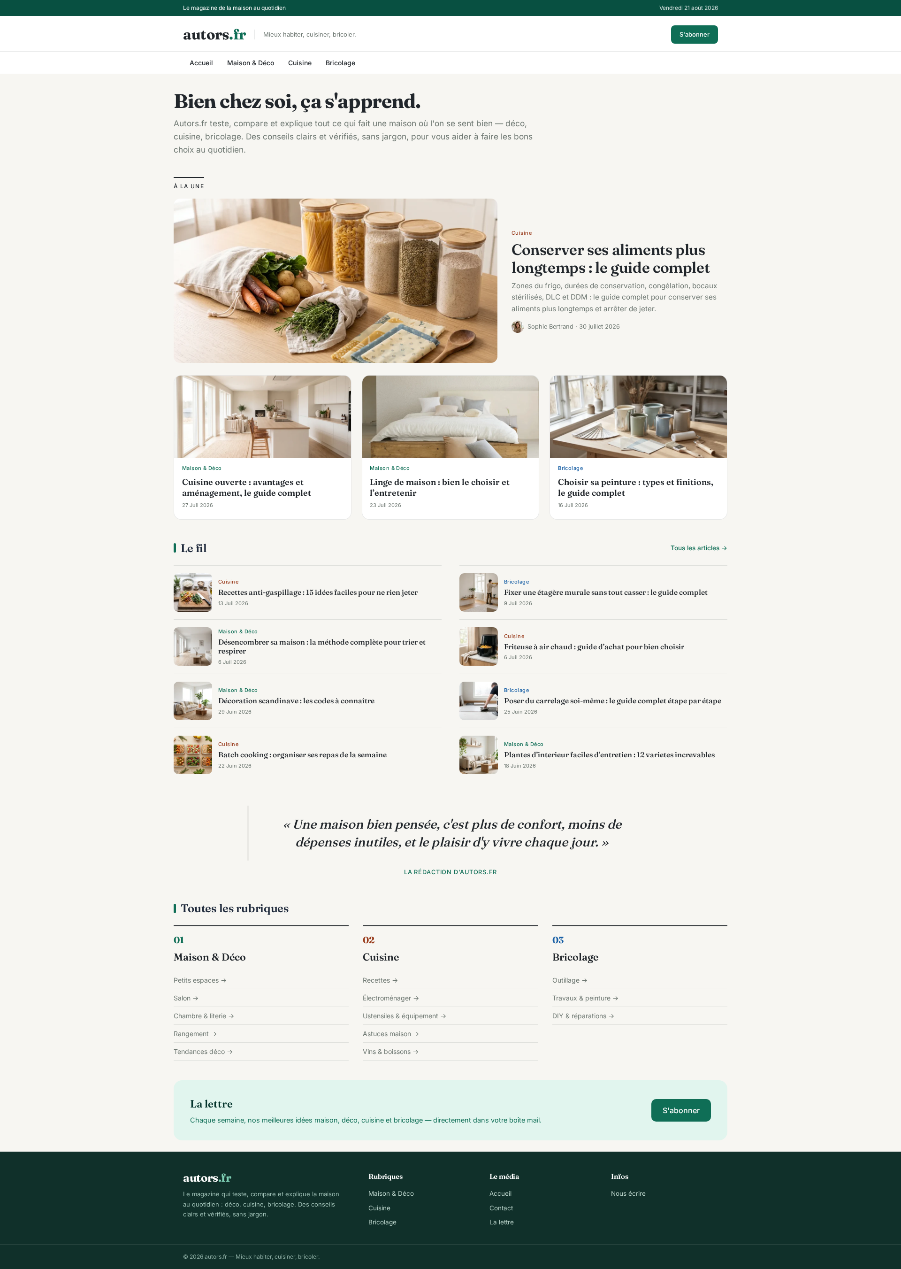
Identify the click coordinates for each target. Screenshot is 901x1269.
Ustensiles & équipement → (404, 1016)
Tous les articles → (699, 548)
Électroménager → (391, 998)
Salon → (186, 998)
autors (214, 34)
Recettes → (380, 980)
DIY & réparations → (583, 1016)
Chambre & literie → (204, 1016)
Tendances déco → (203, 1051)
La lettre (501, 1222)
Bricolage (340, 63)
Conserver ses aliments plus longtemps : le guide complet (611, 258)
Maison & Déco (250, 63)
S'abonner (695, 34)
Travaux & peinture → (585, 998)
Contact (501, 1208)
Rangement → (195, 1034)
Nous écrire (628, 1193)
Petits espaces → (200, 980)
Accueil (201, 63)
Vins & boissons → (391, 1051)
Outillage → (570, 980)
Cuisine (300, 63)
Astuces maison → (391, 1034)
